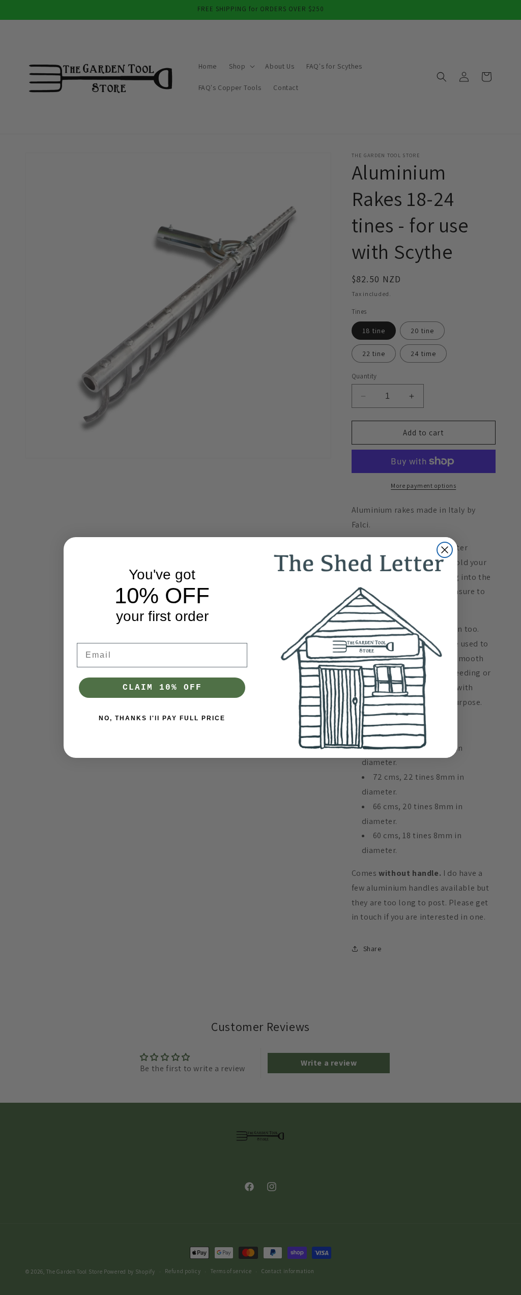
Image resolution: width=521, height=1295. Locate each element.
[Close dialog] (444, 549)
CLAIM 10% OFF (162, 687)
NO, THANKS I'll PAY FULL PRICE (162, 718)
